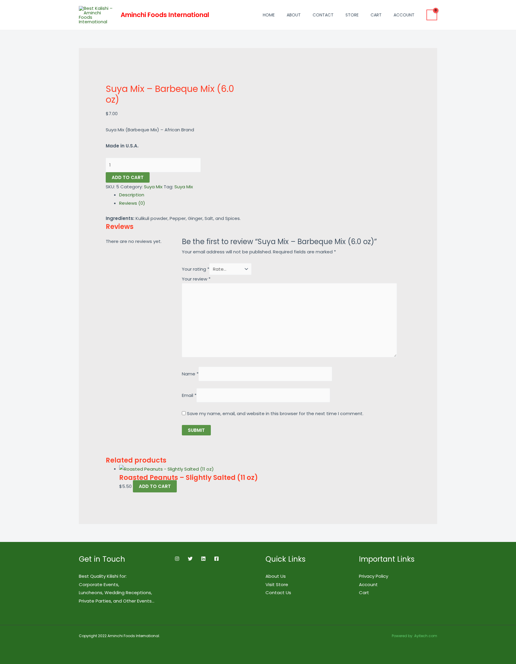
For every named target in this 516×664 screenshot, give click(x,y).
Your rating (195, 269)
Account (404, 15)
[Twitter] (190, 558)
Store (352, 15)
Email (189, 395)
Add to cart (128, 177)
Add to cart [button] (155, 486)
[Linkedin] (203, 558)
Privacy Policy (373, 576)
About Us (275, 576)
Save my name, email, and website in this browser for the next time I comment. (275, 413)
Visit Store (276, 584)
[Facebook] (216, 558)
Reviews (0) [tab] (132, 203)
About (294, 15)
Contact (323, 15)
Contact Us (278, 592)
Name (190, 374)
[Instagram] (177, 558)
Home (269, 15)
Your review (196, 279)
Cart (376, 15)
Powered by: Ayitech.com (414, 635)
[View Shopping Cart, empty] (431, 15)
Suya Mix (153, 187)
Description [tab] (131, 195)
